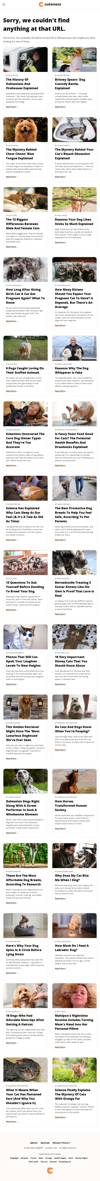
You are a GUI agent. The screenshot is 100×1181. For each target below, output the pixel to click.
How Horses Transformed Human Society (71, 805)
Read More (11, 107)
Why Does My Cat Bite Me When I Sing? (72, 877)
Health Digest (60, 1158)
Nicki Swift (33, 1161)
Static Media (36, 1148)
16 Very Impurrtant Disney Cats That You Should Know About (71, 661)
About (34, 1143)
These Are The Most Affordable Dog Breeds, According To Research (24, 879)
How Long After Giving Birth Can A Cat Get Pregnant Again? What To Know (25, 296)
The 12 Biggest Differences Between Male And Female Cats (23, 223)
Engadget (14, 1158)
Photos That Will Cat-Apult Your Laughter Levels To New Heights (23, 661)
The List (44, 1161)
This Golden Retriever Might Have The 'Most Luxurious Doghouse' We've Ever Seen (22, 733)
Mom (70, 1158)
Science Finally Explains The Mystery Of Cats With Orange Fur (72, 1094)
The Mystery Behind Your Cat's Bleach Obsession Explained (74, 153)
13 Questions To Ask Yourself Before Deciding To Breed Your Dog (25, 586)
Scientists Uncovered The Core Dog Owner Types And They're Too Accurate (25, 440)
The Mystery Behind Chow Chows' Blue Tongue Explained (21, 153)
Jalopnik (24, 1158)
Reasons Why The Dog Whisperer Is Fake (72, 370)
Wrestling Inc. (65, 1161)
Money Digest (81, 1158)
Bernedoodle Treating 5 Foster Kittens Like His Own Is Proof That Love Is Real (74, 589)
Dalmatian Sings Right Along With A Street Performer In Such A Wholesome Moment (23, 807)
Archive (45, 1143)
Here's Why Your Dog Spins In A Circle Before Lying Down (23, 949)
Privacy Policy (61, 1143)
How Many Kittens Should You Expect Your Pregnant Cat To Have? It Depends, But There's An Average (74, 298)
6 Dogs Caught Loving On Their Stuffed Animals (25, 370)
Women (53, 1161)
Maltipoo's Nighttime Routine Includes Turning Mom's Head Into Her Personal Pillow (74, 1022)
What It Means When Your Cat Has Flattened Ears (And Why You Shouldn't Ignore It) (23, 1096)
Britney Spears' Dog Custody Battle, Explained (70, 83)
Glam (41, 1158)
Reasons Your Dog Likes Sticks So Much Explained (74, 221)
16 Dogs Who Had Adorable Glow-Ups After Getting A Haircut (25, 1019)
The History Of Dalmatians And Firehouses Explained (22, 83)
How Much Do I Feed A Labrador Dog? (72, 947)
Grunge (48, 1158)
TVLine (33, 1158)
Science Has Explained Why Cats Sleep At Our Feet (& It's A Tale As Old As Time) (24, 514)
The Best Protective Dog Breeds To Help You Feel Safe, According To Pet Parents (73, 514)
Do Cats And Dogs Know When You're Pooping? (73, 729)
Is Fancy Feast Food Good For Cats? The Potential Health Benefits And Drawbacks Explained (74, 440)
